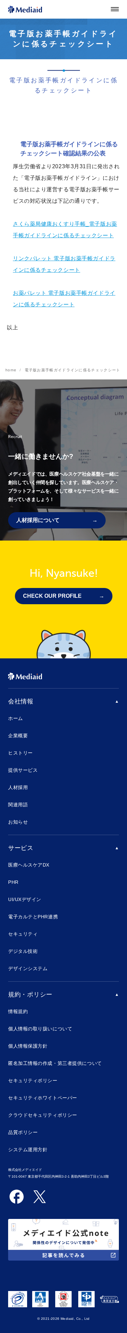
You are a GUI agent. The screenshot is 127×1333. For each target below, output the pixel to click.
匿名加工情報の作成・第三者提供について (55, 1063)
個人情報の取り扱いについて (40, 1028)
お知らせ (18, 822)
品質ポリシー (23, 1132)
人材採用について (38, 520)
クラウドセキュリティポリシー (42, 1115)
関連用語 (18, 804)
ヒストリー (20, 753)
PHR (13, 882)
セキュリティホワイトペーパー (42, 1097)
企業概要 (18, 735)
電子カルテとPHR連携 (33, 916)
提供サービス (23, 770)
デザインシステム (27, 968)
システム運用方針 (27, 1149)
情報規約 (18, 1011)
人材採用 (18, 787)
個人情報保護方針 (27, 1046)
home (10, 369)
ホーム (15, 718)
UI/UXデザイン (24, 899)
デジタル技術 (23, 951)
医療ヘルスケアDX (28, 865)
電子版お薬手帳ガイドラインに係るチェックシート (73, 369)
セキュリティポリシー (33, 1080)
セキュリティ (23, 934)
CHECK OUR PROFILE (52, 596)
